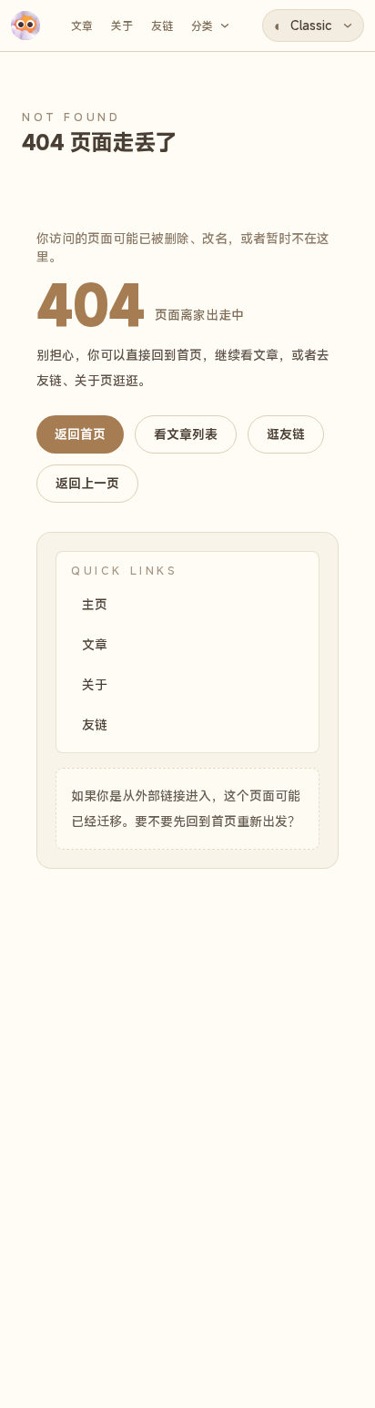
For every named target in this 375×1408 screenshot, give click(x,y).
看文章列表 (186, 434)
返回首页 (80, 434)
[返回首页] (25, 25)
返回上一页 (87, 483)
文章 (94, 644)
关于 (94, 684)
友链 (94, 724)
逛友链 (286, 434)
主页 (94, 604)
